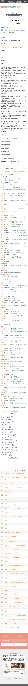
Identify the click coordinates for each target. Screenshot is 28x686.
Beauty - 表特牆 (8, 455)
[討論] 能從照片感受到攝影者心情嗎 (13, 512)
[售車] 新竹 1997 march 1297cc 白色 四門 (13, 508)
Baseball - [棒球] (8, 431)
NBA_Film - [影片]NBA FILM (11, 442)
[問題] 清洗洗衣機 (9, 495)
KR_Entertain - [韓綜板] (10, 444)
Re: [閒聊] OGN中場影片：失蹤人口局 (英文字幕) (15, 619)
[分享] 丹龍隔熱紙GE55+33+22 (11, 491)
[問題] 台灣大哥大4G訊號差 (11, 623)
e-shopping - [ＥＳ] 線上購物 (11, 441)
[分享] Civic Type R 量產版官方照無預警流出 (14, 565)
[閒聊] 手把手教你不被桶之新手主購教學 (14, 561)
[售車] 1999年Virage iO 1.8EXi (11, 553)
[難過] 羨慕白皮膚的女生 (10, 520)
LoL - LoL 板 (7, 417)
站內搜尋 (19, 1)
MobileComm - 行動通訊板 (11, 434)
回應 (10, 15)
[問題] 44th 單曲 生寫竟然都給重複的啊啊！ (14, 582)
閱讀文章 (7, 524)
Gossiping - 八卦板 (9, 416)
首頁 (9, 24)
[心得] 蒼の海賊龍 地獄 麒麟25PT (12, 611)
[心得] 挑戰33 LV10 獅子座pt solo (12, 557)
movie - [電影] (8, 424)
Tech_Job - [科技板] (9, 432)
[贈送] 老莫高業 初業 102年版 (11, 594)
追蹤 (7, 15)
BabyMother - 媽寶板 (9, 449)
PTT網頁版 (11, 1)
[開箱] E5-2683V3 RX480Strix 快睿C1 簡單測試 (15, 545)
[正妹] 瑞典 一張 (8, 483)
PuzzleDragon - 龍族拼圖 (10, 426)
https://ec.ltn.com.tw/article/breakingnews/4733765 (11, 47)
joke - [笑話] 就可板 (9, 429)
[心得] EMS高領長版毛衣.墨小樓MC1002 (13, 487)
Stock (13, 24)
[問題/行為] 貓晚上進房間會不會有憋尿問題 (14, 473)
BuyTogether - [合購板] (10, 436)
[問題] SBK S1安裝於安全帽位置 (12, 532)
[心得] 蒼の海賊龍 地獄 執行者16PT (12, 549)
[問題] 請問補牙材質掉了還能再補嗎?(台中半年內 (15, 578)
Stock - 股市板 (8, 437)
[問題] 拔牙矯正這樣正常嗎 (11, 590)
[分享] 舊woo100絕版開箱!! (11, 536)
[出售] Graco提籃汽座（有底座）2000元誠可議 (15, 574)
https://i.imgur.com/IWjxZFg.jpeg (18, 246)
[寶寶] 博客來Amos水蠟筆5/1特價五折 (13, 602)
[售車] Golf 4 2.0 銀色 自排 (10, 569)
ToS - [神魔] (7, 422)
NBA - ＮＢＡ (8, 419)
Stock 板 (14, 13)
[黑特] (6, 528)
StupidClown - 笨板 (9, 446)
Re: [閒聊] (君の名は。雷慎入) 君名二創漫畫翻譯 (15, 615)
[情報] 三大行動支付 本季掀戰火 (12, 598)
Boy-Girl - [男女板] (9, 439)
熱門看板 (15, 15)
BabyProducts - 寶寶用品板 (11, 450)
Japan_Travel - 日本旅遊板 (11, 447)
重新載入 (20, 15)
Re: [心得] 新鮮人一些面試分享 (11, 606)
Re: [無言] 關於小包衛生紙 (10, 541)
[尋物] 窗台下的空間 (9, 499)
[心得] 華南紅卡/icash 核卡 (10, 586)
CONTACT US (20, 678)
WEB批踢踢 (14, 678)
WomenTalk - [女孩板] (9, 421)
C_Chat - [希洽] (8, 427)
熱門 (25, 1)
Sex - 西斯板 (8, 454)
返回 (14, 25)
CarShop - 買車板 (9, 452)
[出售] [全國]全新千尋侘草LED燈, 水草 (13, 627)
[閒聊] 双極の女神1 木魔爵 (10, 504)
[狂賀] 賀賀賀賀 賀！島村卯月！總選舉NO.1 (14, 516)
